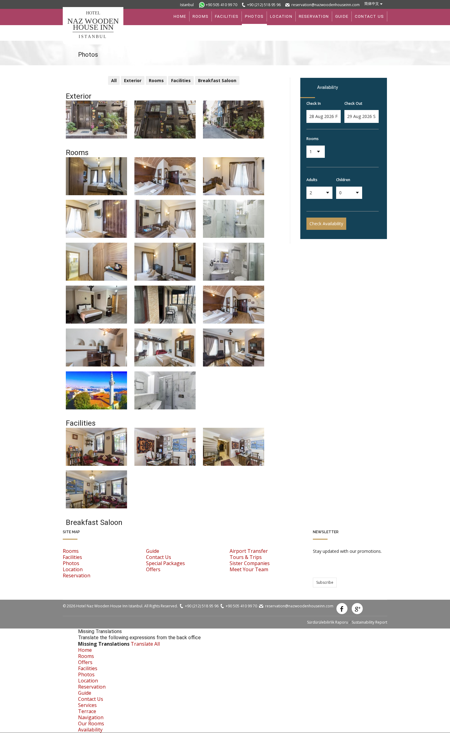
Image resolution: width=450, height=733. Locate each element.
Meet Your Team (249, 569)
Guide (152, 551)
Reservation (76, 575)
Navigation (90, 717)
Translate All (145, 643)
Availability (90, 729)
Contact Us (158, 557)
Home (85, 650)
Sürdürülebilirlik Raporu (327, 622)
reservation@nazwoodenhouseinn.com (325, 4)
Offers (153, 569)
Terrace (87, 711)
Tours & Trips (246, 557)
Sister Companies (250, 563)
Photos (71, 563)
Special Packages (165, 563)
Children (343, 179)
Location (73, 569)
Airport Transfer (249, 551)
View (75, 106)
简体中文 (371, 3)
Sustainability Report (369, 622)
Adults (311, 179)
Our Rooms (91, 723)
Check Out (353, 103)
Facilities (72, 557)
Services (87, 705)
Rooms (312, 138)
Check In (313, 103)
